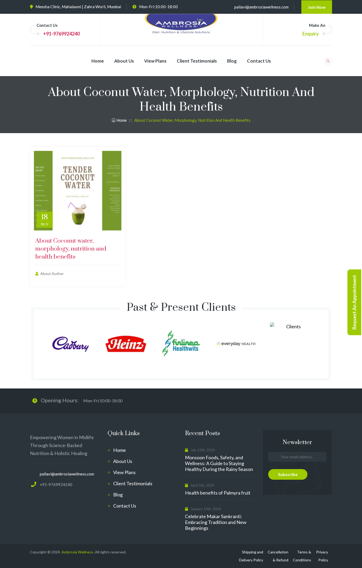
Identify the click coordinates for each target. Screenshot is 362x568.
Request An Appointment (354, 302)
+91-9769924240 (61, 34)
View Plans (155, 61)
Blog (232, 61)
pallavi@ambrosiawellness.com (261, 7)
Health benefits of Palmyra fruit (217, 493)
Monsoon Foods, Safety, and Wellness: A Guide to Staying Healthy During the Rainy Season (219, 463)
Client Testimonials (197, 61)
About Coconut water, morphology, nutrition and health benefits (70, 249)
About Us (124, 61)
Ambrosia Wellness (77, 552)
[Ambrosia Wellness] (181, 29)
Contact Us (259, 61)
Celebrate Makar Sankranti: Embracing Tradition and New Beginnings (215, 522)
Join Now (317, 7)
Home (97, 61)
